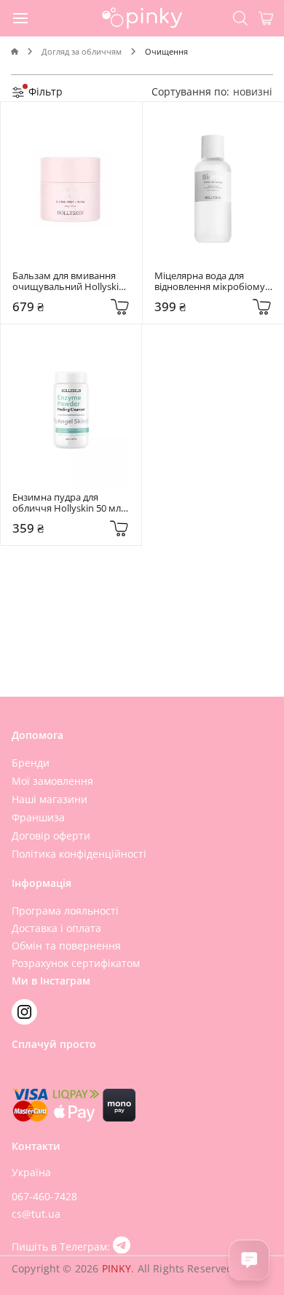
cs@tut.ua (36, 1214)
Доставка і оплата (56, 928)
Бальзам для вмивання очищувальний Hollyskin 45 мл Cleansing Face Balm (69, 281)
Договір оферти (51, 835)
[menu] (21, 17)
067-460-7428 (44, 1196)
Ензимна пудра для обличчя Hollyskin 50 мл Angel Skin (67, 503)
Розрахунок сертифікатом (76, 963)
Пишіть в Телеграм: (62, 1246)
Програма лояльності (65, 911)
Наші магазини (49, 799)
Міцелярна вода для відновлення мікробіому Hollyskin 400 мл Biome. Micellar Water (210, 281)
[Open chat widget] (249, 1260)
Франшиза (38, 817)
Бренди (31, 763)
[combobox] (252, 91)
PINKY (117, 1268)
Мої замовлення (52, 781)
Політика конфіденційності (79, 854)
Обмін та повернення (66, 945)
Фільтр (44, 91)
